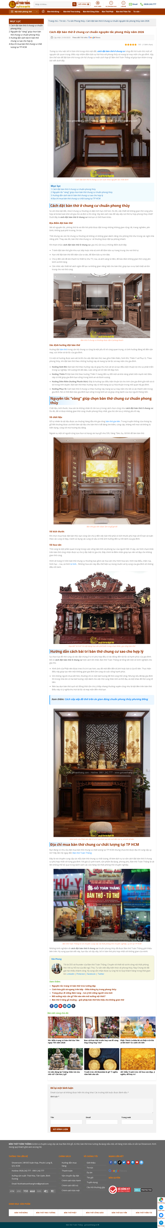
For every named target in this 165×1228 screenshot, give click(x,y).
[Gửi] (74, 4)
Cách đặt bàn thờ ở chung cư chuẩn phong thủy (27, 27)
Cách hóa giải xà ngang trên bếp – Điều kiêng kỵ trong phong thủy (84, 989)
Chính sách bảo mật (71, 1190)
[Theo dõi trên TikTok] (120, 1162)
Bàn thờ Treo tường (71, 11)
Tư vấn (136, 11)
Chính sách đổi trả (70, 1185)
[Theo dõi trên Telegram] (141, 1162)
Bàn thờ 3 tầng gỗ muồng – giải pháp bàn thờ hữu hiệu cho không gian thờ (88, 999)
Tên (52, 1117)
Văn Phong (56, 959)
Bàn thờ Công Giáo (91, 11)
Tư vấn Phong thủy (76, 21)
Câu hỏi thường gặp (96, 1187)
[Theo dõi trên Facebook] (111, 1162)
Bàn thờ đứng (53, 11)
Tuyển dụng (92, 1182)
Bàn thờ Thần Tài (123, 11)
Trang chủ (53, 21)
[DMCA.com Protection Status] (143, 1189)
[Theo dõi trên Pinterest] (128, 1162)
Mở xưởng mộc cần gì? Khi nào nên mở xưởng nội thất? (78, 996)
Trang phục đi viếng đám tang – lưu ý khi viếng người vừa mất (82, 993)
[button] (24, 11)
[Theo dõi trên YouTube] (137, 1162)
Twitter (101, 974)
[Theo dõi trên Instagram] (115, 1162)
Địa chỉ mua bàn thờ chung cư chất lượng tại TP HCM (26, 46)
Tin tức (62, 21)
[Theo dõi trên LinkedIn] (133, 1162)
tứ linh (73, 564)
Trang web (126, 1117)
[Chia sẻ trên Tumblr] (73, 1006)
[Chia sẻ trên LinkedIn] (69, 1006)
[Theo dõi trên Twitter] (124, 1162)
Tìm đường (161, 1203)
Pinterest (80, 974)
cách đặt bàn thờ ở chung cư (111, 51)
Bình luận (54, 1096)
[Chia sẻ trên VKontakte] (65, 1006)
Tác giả (90, 1177)
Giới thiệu (91, 1162)
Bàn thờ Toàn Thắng (82, 853)
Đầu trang (161, 1226)
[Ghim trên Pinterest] (60, 1006)
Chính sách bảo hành (71, 1180)
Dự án (89, 1172)
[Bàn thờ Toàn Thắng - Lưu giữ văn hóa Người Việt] (19, 4)
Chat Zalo (161, 1210)
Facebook (91, 974)
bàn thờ (63, 349)
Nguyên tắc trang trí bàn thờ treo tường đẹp (74, 986)
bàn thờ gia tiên (113, 421)
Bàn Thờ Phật (107, 11)
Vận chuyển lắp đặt (70, 1175)
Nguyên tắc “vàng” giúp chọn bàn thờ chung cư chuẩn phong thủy (26, 33)
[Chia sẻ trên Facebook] (52, 1006)
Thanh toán (67, 1170)
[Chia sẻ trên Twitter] (56, 1006)
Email (88, 1117)
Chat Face (161, 1218)
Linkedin (70, 974)
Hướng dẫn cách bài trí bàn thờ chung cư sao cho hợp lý (25, 39)
